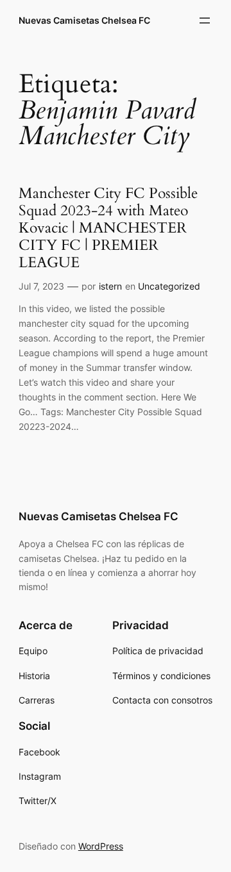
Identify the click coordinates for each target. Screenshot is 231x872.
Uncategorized (169, 286)
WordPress (100, 846)
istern (110, 286)
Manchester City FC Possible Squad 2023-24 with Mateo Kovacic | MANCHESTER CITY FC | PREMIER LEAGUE (108, 228)
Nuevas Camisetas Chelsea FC (84, 20)
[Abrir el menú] (204, 20)
